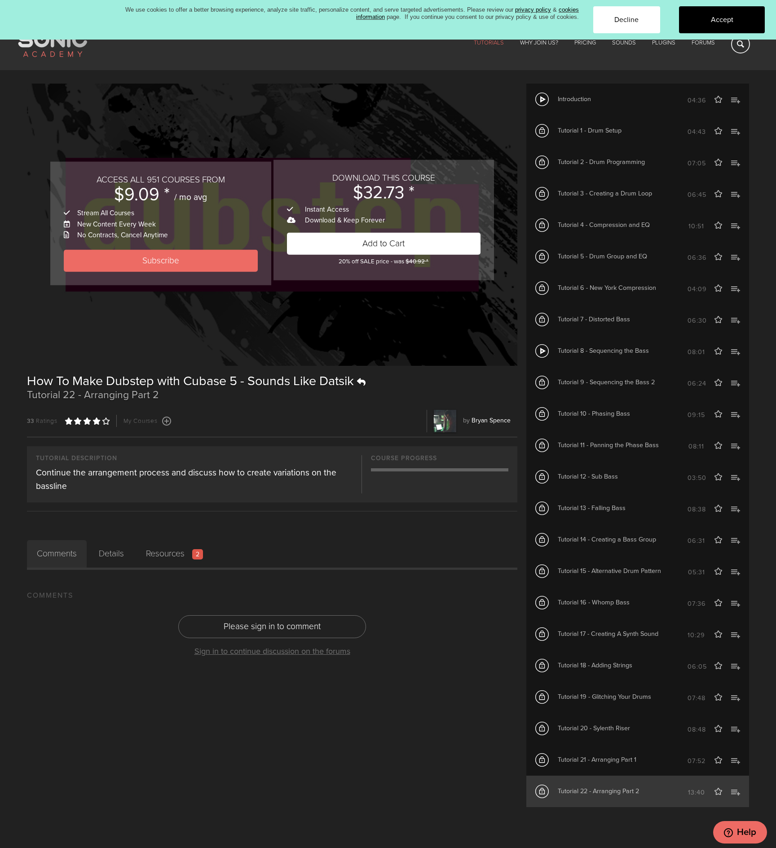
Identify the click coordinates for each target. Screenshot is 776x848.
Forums (703, 42)
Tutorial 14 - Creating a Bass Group (607, 539)
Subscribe (160, 260)
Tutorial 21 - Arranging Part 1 (597, 760)
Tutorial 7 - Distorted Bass (594, 319)
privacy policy (533, 9)
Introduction (574, 99)
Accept (722, 19)
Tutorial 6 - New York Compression (607, 288)
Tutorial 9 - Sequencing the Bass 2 (606, 382)
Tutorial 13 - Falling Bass (592, 508)
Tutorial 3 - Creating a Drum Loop (605, 193)
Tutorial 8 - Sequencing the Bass (603, 351)
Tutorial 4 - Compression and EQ (604, 225)
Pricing (585, 42)
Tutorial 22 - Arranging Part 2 (598, 791)
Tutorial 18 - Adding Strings (595, 665)
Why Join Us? (539, 42)
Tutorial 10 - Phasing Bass (594, 413)
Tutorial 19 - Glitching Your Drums (604, 697)
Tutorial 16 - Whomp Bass (594, 602)
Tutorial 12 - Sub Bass (588, 476)
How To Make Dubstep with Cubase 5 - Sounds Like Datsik (192, 381)
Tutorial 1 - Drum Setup (590, 130)
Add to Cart (383, 243)
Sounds (624, 42)
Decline (626, 19)
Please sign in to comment (272, 626)
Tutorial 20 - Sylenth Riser (594, 728)
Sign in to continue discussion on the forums (272, 651)
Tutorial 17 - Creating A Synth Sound (608, 634)
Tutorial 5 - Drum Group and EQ (602, 256)
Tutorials (489, 42)
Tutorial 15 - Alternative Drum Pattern (609, 571)
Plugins (663, 42)
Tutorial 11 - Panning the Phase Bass (608, 445)
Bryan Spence (491, 420)
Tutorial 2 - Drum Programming (601, 162)
